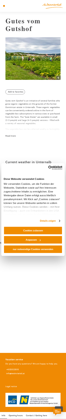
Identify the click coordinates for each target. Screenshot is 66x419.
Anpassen (31, 239)
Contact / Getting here (36, 415)
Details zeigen (48, 220)
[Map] (9, 6)
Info (3, 415)
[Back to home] (52, 6)
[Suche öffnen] (14, 6)
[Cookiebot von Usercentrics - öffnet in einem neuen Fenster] (48, 168)
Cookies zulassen (33, 230)
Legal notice (11, 386)
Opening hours (16, 415)
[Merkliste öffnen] (11, 6)
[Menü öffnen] (4, 6)
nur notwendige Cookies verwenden (33, 249)
